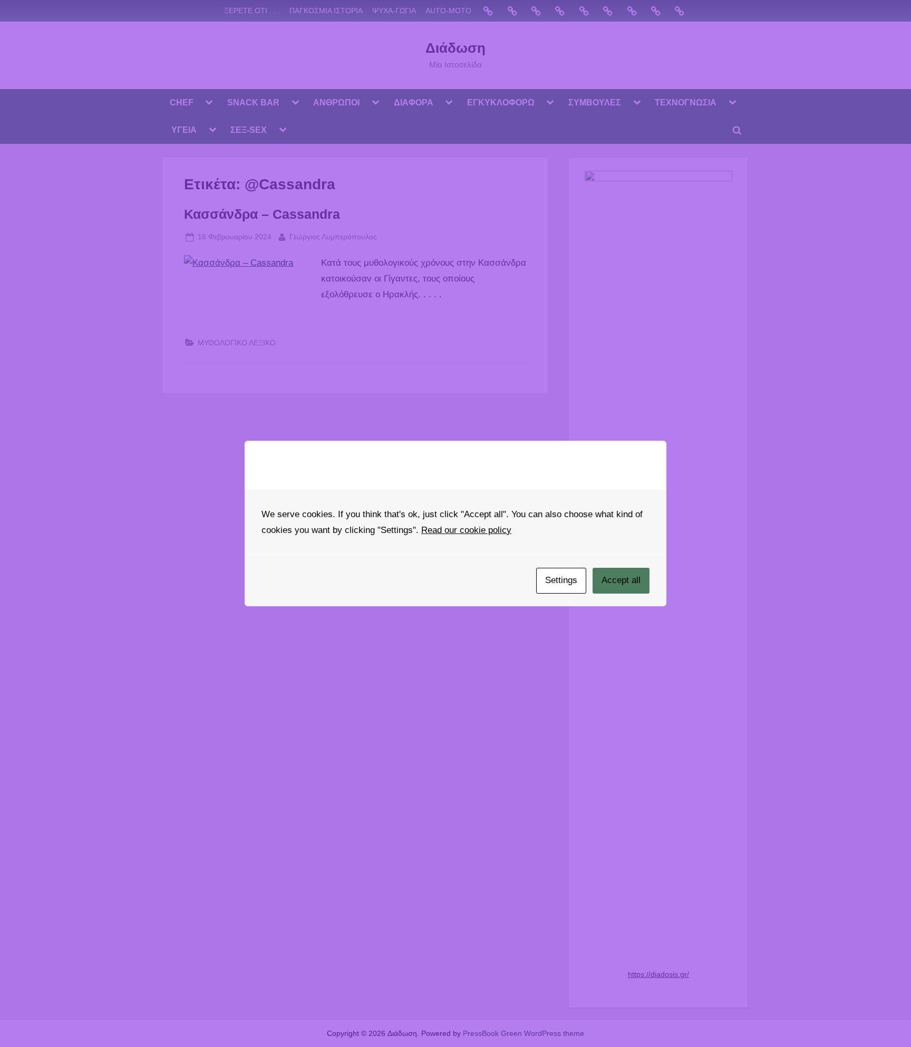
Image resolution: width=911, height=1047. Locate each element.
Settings (561, 580)
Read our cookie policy (466, 530)
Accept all (621, 580)
